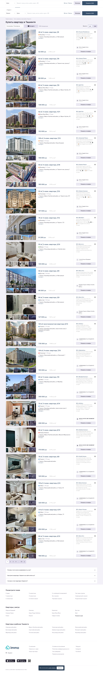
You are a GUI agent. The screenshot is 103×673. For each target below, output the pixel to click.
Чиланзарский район (57, 627)
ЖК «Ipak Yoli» (80, 85)
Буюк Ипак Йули (56, 613)
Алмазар (31, 610)
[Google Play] (21, 660)
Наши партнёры (33, 651)
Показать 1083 (90, 13)
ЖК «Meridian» (80, 217)
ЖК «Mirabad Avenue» (82, 376)
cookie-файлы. (52, 668)
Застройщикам (56, 651)
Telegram (78, 646)
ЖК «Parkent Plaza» (81, 58)
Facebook (78, 651)
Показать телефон (86, 51)
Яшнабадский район (80, 632)
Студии (8, 593)
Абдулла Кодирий (10, 610)
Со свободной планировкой (59, 593)
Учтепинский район (34, 632)
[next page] (24, 561)
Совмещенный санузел (81, 596)
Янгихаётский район (80, 630)
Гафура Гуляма (56, 615)
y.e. (90, 26)
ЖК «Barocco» (80, 244)
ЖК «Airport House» (81, 509)
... (18, 561)
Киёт (76, 613)
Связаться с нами (33, 649)
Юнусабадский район (58, 632)
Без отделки (55, 596)
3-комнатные (32, 593)
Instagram (78, 649)
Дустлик (77, 610)
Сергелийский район (34, 630)
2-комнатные (9, 598)
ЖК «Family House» (81, 456)
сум (95, 26)
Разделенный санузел (81, 598)
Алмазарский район (11, 627)
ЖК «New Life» (80, 270)
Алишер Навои (10, 613)
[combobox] (45, 13)
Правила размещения (58, 654)
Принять (60, 668)
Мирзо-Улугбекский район (36, 627)
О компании (32, 646)
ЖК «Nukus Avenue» (81, 483)
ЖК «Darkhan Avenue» (82, 430)
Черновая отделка (57, 598)
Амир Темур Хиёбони (34, 613)
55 (21, 561)
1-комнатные (9, 596)
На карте (32, 26)
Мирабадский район (11, 632)
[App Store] (10, 660)
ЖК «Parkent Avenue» (82, 191)
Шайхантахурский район (58, 630)
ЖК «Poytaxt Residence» (83, 32)
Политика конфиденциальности (60, 649)
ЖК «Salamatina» (80, 350)
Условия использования (58, 646)
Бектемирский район (11, 630)
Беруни (31, 615)
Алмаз (7, 615)
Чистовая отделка (80, 593)
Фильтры (77, 13)
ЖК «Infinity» (79, 323)
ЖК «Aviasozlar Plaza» (82, 138)
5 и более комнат (33, 598)
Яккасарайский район (81, 627)
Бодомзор (54, 610)
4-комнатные (32, 596)
